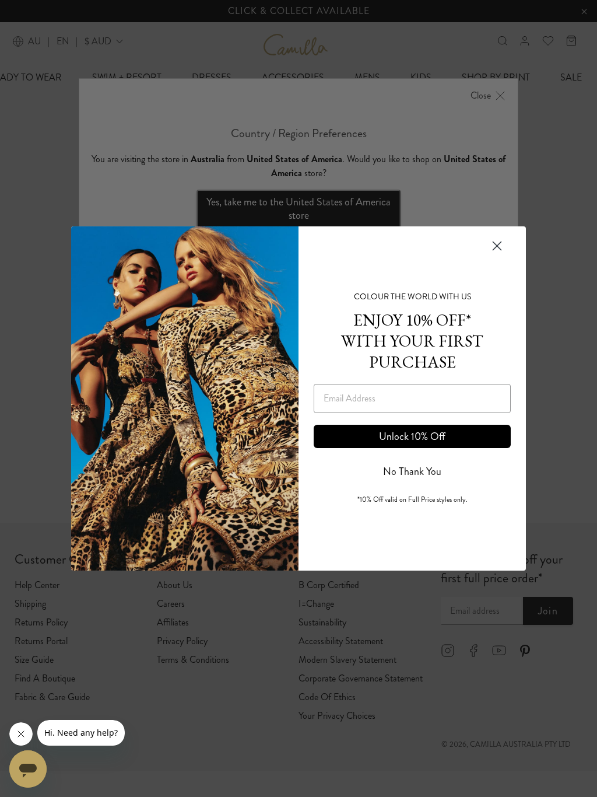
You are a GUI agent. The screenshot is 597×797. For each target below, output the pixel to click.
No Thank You (412, 471)
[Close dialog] (497, 246)
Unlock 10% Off (412, 436)
